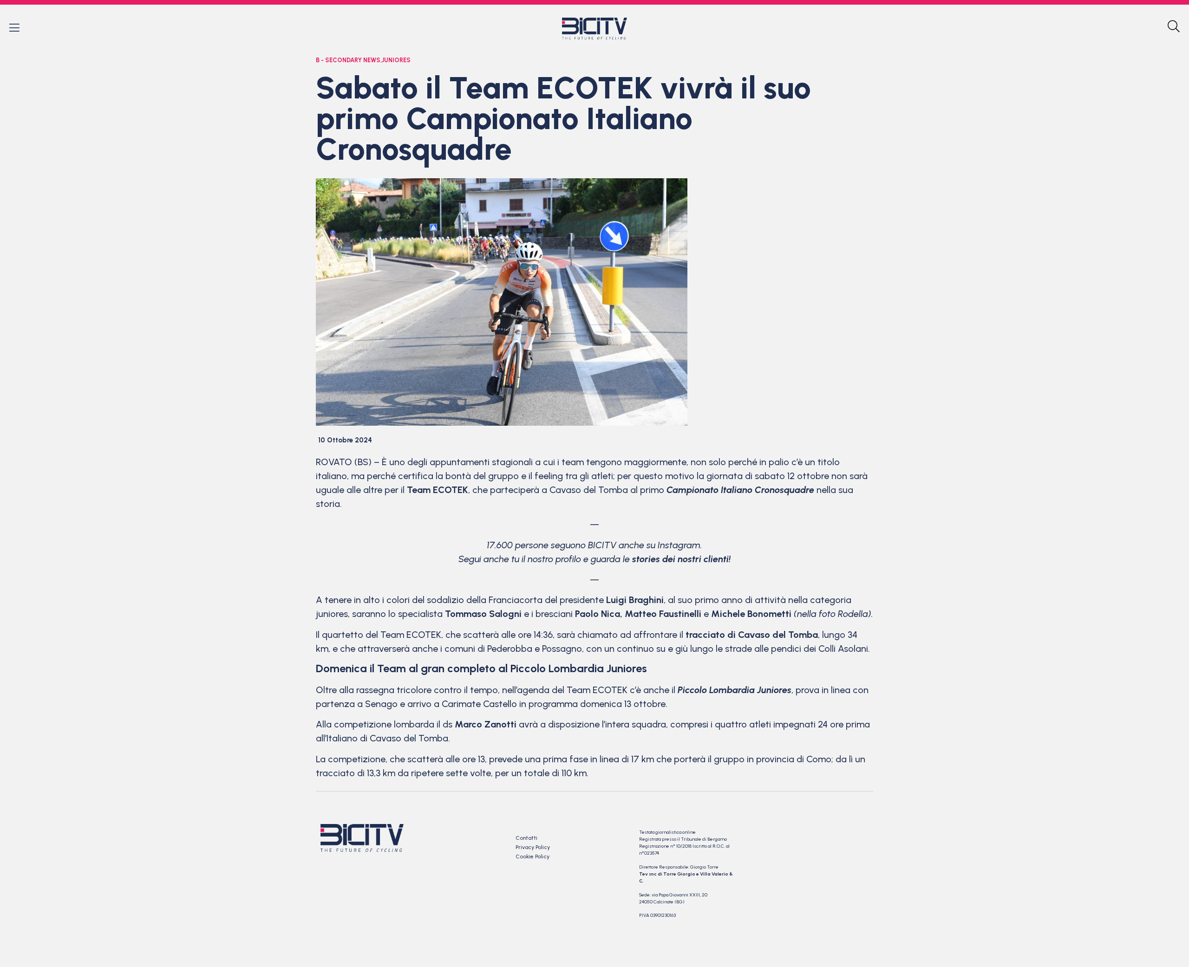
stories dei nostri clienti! (681, 559)
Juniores (396, 60)
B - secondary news (348, 60)
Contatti (526, 838)
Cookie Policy (532, 856)
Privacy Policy (533, 847)
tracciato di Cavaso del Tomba (752, 634)
